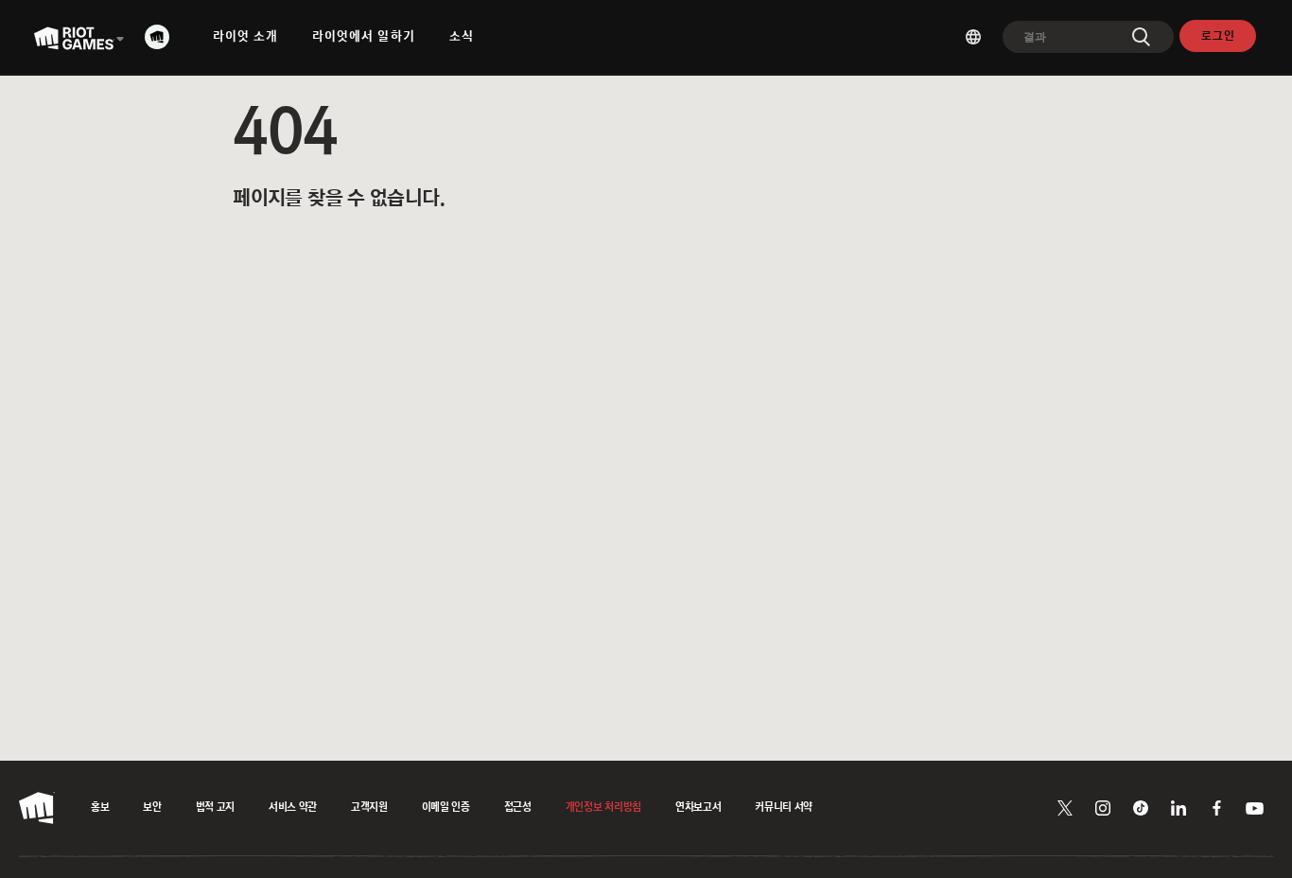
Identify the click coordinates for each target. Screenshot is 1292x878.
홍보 (100, 808)
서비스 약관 (293, 808)
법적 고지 (215, 808)
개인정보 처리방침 (603, 808)
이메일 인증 (446, 808)
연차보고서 (698, 808)
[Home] (163, 37)
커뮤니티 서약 (783, 808)
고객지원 (369, 808)
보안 (152, 808)
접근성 (518, 808)
